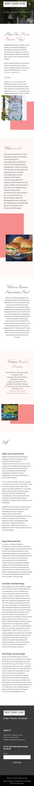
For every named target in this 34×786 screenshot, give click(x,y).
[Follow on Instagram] (8, 723)
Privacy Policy (19, 783)
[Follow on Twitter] (12, 723)
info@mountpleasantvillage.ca (14, 740)
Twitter (17, 72)
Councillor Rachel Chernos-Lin (17, 393)
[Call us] (19, 723)
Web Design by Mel (20, 778)
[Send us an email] (16, 723)
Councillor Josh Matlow (17, 391)
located (12, 82)
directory (16, 91)
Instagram (7, 72)
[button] (29, 4)
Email (5, 753)
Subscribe (17, 762)
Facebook (23, 70)
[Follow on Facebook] (5, 723)
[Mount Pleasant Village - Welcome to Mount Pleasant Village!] (15, 4)
